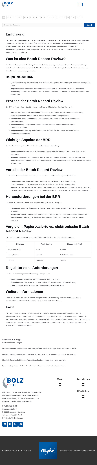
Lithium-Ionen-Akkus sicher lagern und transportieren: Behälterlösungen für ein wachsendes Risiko (39, 348)
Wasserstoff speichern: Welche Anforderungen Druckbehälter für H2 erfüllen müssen (34, 366)
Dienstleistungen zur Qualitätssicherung (44, 298)
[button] (60, 385)
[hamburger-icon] (80, 4)
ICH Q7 (70, 160)
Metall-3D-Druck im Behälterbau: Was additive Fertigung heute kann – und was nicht (34, 360)
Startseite (3, 17)
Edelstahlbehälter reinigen (12, 343)
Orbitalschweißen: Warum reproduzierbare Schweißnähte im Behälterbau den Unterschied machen (39, 354)
